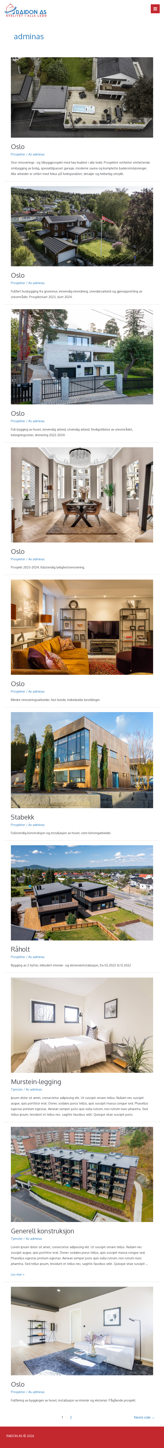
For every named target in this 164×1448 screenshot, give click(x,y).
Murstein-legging (36, 1081)
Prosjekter (18, 154)
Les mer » (17, 1274)
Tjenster (17, 1089)
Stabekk (22, 817)
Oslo (18, 146)
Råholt (20, 949)
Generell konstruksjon (42, 1231)
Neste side (144, 1417)
